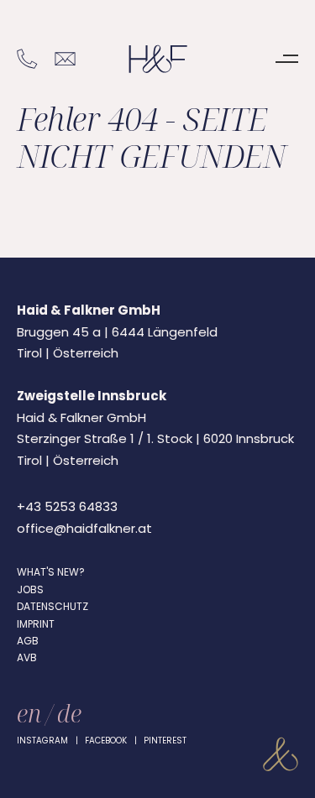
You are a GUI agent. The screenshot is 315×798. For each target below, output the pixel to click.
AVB (27, 657)
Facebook (106, 740)
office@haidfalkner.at (84, 528)
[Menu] (287, 59)
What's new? (51, 572)
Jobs (30, 589)
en (29, 712)
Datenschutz (52, 606)
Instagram (42, 740)
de (69, 712)
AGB (28, 641)
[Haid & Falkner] (158, 59)
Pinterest (165, 740)
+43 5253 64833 (67, 506)
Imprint (36, 624)
